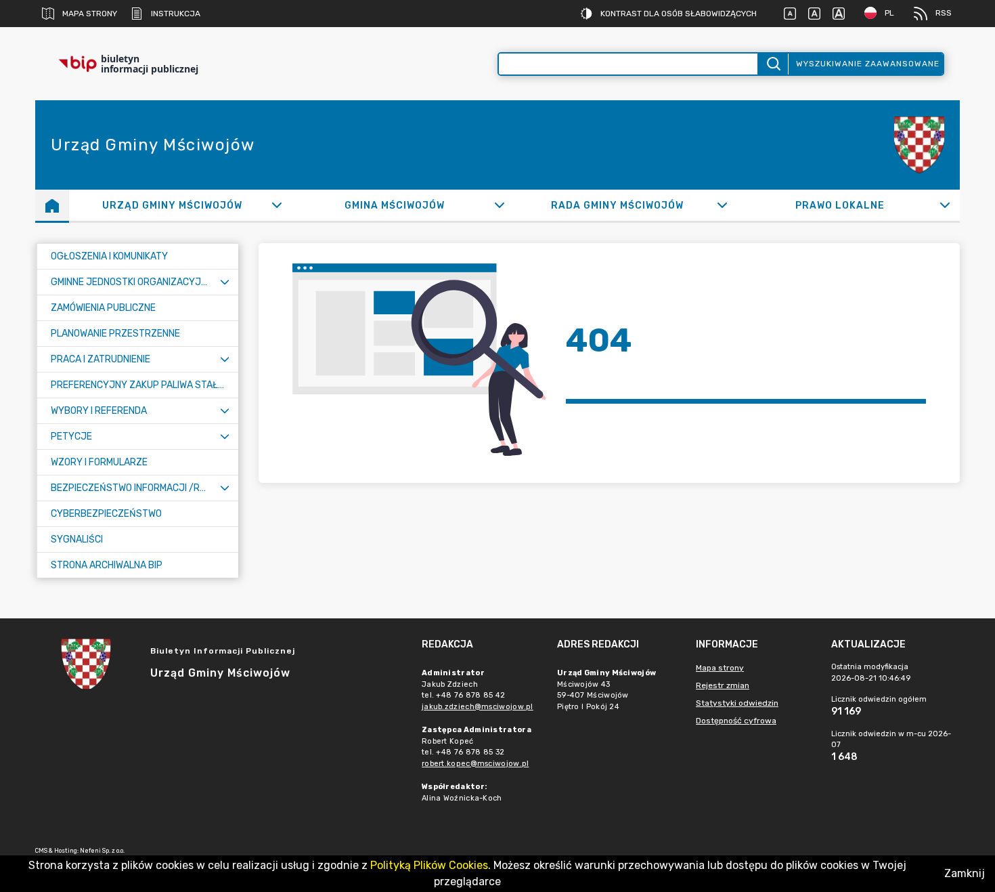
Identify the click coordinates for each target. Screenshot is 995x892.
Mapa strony (89, 13)
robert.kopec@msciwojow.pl (475, 763)
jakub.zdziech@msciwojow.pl (477, 706)
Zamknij (964, 873)
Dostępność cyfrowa (736, 720)
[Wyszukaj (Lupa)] (772, 64)
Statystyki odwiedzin (737, 703)
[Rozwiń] (276, 205)
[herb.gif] (919, 145)
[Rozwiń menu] (225, 282)
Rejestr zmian (722, 685)
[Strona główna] (52, 205)
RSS (943, 13)
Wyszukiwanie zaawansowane (867, 63)
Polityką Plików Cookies (429, 865)
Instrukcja (175, 13)
